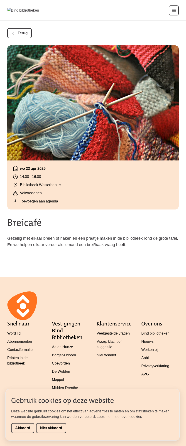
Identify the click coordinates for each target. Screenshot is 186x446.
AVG (145, 374)
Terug (23, 33)
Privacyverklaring (155, 366)
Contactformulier (20, 350)
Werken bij (150, 350)
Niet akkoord (51, 428)
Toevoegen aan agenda (39, 201)
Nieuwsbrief (106, 355)
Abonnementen (19, 341)
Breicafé (24, 222)
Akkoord (22, 428)
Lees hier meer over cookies (119, 417)
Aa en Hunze (62, 347)
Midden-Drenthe (65, 388)
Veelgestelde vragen (113, 333)
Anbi (145, 358)
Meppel (58, 380)
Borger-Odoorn (64, 355)
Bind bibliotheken (155, 333)
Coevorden (61, 363)
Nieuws (147, 341)
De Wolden (61, 371)
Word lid (14, 333)
